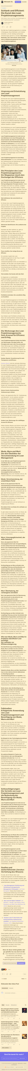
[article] (14, 1013)
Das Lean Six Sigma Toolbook (12, 900)
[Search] (25, 1005)
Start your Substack (10, 1067)
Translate (4, 8)
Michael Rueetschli (8, 22)
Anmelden (24, 1)
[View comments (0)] (7, 27)
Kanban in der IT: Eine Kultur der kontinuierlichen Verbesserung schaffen (13, 919)
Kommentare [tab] (5, 988)
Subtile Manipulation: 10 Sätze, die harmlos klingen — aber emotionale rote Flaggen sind (10, 1023)
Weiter (23, 978)
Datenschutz (14, 1063)
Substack (3, 1069)
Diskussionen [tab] (14, 1005)
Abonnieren (18, 1)
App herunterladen (19, 1067)
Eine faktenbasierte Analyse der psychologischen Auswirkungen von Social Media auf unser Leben (9, 1014)
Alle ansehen (5, 1047)
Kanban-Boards (5, 363)
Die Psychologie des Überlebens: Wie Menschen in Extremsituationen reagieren (10, 1036)
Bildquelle (14, 65)
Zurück (5, 978)
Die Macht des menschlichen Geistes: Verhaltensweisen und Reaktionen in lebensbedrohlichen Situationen (9, 1040)
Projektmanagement (6, 6)
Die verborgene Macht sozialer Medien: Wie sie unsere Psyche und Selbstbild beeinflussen (10, 1010)
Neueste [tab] (7, 1005)
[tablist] (7, 988)
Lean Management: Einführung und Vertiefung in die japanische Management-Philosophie (14, 887)
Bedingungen (20, 1063)
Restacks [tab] (11, 988)
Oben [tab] (3, 1005)
